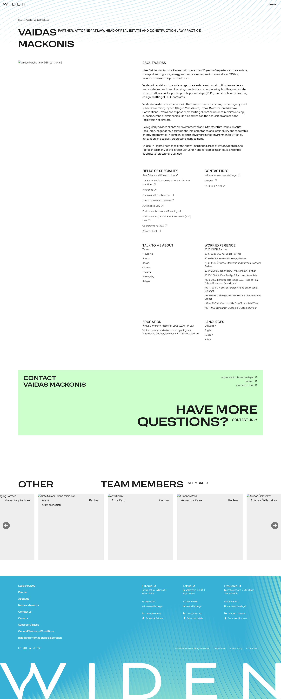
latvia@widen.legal (192, 606)
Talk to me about (157, 245)
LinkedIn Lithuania (237, 613)
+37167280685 (190, 601)
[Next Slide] (274, 525)
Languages (214, 322)
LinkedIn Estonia (153, 613)
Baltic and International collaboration (40, 637)
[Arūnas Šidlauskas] (210, 527)
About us (23, 598)
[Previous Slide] (6, 525)
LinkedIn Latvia (193, 613)
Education (151, 322)
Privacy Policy (236, 648)
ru (38, 647)
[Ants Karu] (71, 527)
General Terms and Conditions (36, 631)
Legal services (26, 585)
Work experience (220, 245)
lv (30, 647)
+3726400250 (149, 601)
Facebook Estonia (154, 618)
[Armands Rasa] (140, 527)
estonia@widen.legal (152, 606)
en (19, 647)
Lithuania (231, 586)
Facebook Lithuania (237, 618)
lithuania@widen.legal (235, 606)
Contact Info (217, 171)
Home (21, 20)
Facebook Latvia (194, 618)
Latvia (187, 586)
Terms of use (219, 648)
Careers (23, 618)
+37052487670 (231, 601)
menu (272, 4)
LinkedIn (209, 180)
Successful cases (28, 624)
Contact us (25, 611)
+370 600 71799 (213, 185)
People (29, 20)
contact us (242, 420)
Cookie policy (252, 648)
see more (196, 483)
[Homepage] (14, 4)
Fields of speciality (160, 171)
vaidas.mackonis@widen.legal (221, 175)
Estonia (147, 586)
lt (34, 647)
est (25, 647)
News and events (28, 605)
